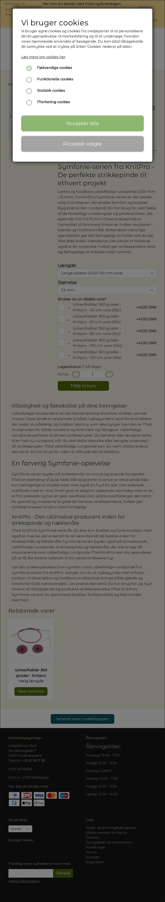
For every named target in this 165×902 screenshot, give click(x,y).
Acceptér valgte (82, 144)
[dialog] (82, 451)
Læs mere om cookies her (43, 57)
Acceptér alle (82, 123)
